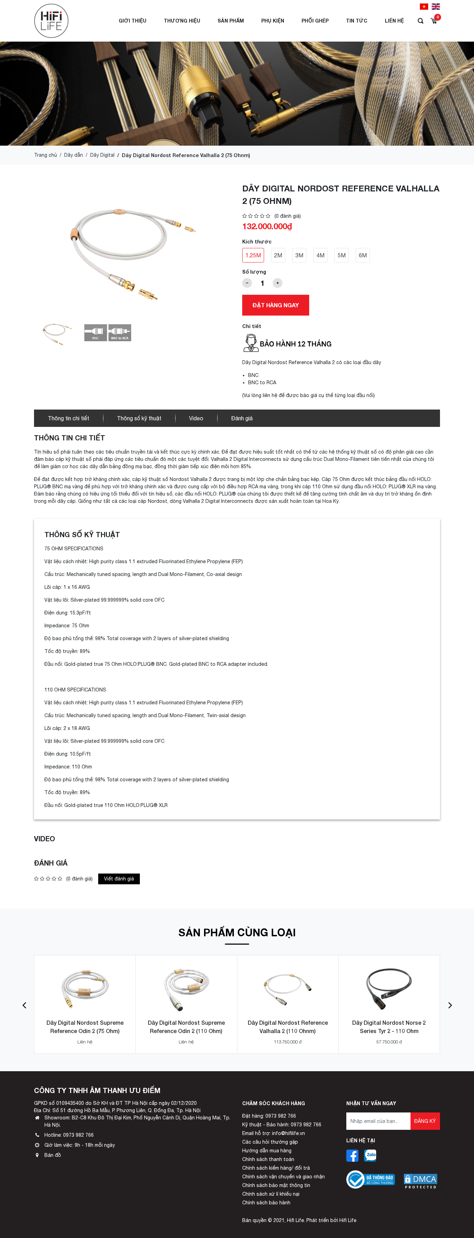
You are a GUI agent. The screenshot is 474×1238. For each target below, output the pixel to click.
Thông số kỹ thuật (139, 418)
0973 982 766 (78, 1135)
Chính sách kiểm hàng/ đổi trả (276, 1168)
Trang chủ (45, 155)
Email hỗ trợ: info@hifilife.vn (273, 1133)
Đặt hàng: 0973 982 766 (269, 1116)
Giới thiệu (132, 21)
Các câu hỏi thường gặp (270, 1142)
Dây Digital (102, 155)
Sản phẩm (231, 21)
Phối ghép (315, 21)
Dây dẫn (73, 155)
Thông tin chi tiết (68, 418)
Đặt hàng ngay (276, 305)
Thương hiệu (182, 21)
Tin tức (356, 21)
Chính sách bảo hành (266, 1202)
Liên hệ (394, 21)
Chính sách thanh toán (268, 1159)
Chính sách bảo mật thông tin (276, 1185)
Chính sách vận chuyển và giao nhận (283, 1176)
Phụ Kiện (272, 21)
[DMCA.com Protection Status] (420, 1176)
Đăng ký (425, 1121)
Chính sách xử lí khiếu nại (270, 1194)
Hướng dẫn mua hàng (266, 1150)
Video (196, 418)
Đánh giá (242, 418)
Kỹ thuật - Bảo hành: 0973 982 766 (281, 1124)
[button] (24, 1004)
